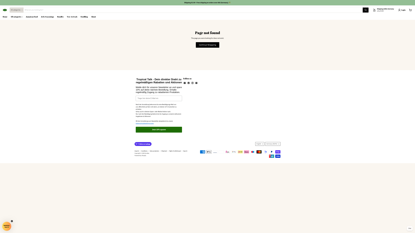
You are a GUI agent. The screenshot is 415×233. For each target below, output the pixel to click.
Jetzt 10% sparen (159, 130)
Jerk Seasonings (47, 17)
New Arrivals (72, 17)
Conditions (144, 151)
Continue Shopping (207, 44)
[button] (6, 226)
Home (5, 17)
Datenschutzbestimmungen (145, 123)
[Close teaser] (12, 221)
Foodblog (84, 17)
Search (185, 151)
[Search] (366, 10)
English (258, 144)
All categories (16, 17)
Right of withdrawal (175, 151)
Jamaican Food (32, 17)
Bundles (60, 17)
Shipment (164, 151)
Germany (271, 144)
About (93, 17)
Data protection (154, 151)
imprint (137, 151)
